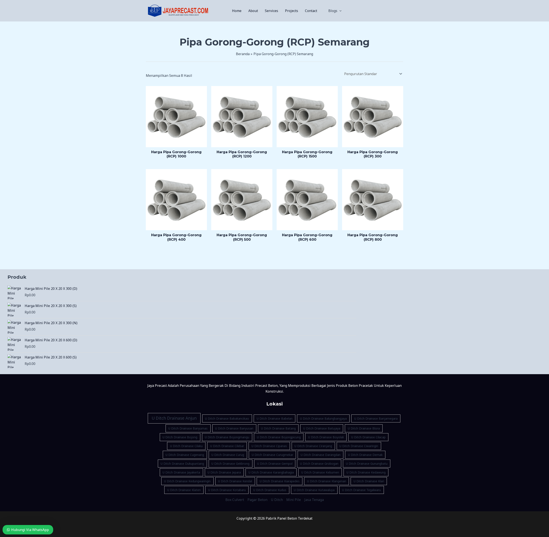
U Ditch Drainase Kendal (235, 481)
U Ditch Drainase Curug (227, 455)
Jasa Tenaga (314, 499)
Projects (291, 10)
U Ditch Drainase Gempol (275, 463)
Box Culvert (234, 499)
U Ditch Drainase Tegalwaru (361, 490)
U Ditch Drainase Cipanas (269, 446)
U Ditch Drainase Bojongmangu (227, 437)
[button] (339, 10)
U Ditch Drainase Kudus (269, 490)
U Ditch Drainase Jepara (224, 472)
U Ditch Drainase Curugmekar (272, 455)
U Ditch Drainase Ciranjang (313, 446)
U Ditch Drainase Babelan (275, 418)
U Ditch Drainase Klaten (184, 490)
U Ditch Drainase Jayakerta (181, 472)
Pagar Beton (257, 499)
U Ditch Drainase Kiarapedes (280, 481)
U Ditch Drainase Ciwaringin (358, 446)
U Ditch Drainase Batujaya (321, 428)
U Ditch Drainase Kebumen (320, 472)
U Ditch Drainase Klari (369, 481)
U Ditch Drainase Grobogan (319, 463)
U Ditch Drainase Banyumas (188, 428)
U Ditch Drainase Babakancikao (227, 418)
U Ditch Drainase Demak (365, 455)
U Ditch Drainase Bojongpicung (279, 437)
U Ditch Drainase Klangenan (326, 481)
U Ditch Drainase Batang (278, 428)
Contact (311, 10)
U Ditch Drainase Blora (364, 428)
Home (236, 10)
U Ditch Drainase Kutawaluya (314, 490)
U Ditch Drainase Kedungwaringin (187, 481)
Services (271, 10)
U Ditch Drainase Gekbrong (230, 463)
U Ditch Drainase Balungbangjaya (323, 418)
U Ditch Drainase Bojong (180, 437)
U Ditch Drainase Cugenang (185, 455)
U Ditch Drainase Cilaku (186, 446)
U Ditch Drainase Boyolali (326, 437)
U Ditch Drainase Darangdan (321, 455)
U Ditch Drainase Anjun (174, 418)
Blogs (332, 10)
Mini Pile (293, 499)
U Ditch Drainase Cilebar (227, 446)
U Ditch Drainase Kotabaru (227, 490)
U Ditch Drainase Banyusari (234, 428)
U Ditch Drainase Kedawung (366, 472)
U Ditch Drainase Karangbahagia (271, 472)
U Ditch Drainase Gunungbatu (367, 463)
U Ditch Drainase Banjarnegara (376, 418)
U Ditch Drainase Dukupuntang (182, 463)
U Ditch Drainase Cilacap (368, 437)
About (253, 10)
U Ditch (277, 499)
